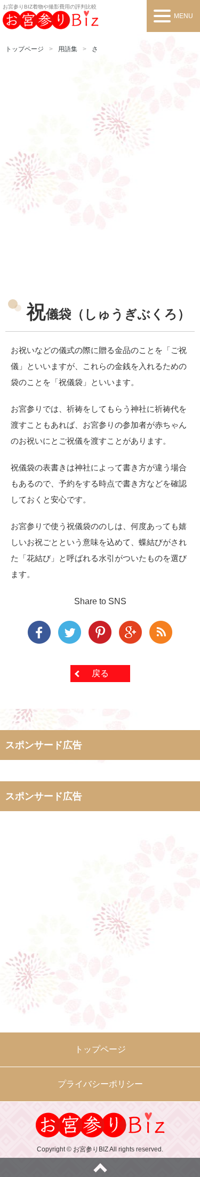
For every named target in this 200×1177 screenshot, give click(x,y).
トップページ (24, 49)
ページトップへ (100, 1167)
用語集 (67, 49)
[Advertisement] (100, 171)
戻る (100, 673)
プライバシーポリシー (100, 1083)
